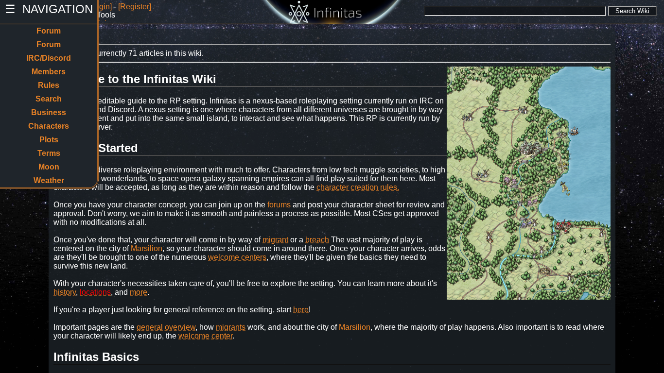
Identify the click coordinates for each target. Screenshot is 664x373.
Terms (48, 153)
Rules (48, 85)
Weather (49, 180)
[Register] (134, 6)
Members (49, 72)
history (64, 292)
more (138, 292)
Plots (48, 140)
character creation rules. (357, 187)
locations (95, 292)
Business (48, 112)
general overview (166, 327)
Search (48, 99)
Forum (48, 31)
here (301, 309)
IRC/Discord (48, 58)
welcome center (205, 336)
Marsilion (146, 248)
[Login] (100, 6)
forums (279, 205)
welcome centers (237, 257)
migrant (275, 240)
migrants (230, 327)
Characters (48, 126)
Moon (48, 167)
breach (317, 240)
